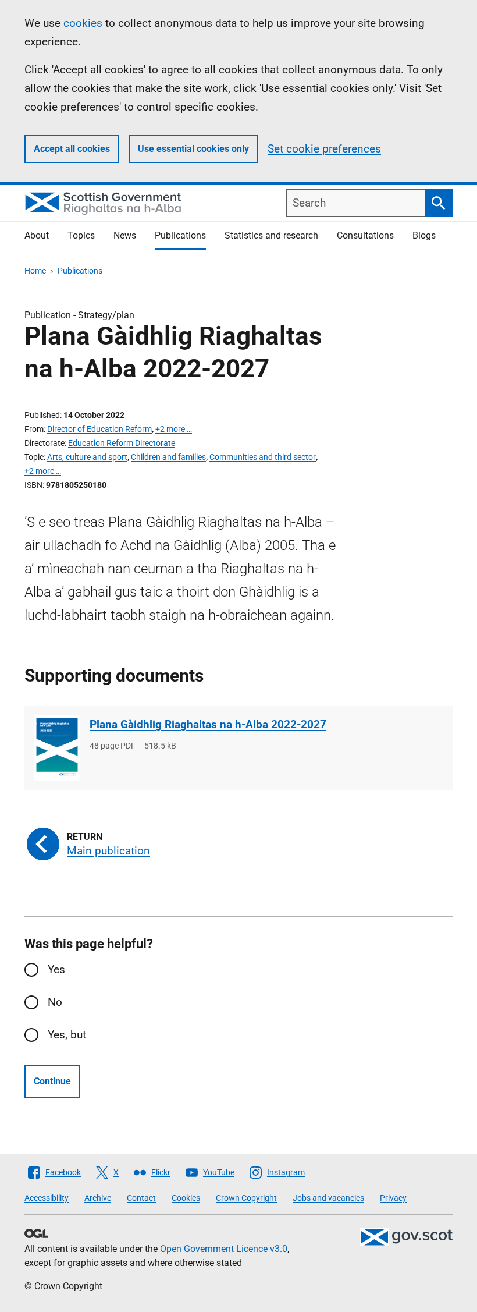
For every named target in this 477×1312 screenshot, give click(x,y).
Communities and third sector (262, 457)
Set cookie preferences (324, 148)
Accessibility (46, 1198)
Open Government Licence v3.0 (223, 1248)
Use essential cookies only (193, 148)
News (124, 235)
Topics (81, 235)
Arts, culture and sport (87, 457)
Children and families (168, 457)
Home (35, 270)
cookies (82, 23)
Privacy (393, 1198)
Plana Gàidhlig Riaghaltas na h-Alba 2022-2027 (208, 724)
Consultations (365, 235)
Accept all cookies (72, 148)
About (36, 235)
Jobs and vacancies (328, 1198)
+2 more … (173, 429)
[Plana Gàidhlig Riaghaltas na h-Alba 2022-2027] (57, 748)
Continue (52, 1081)
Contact (141, 1198)
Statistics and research (271, 235)
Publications (180, 235)
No (55, 1002)
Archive (97, 1198)
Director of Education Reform (99, 429)
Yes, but (67, 1034)
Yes (56, 969)
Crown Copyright (246, 1198)
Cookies (186, 1198)
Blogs (424, 235)
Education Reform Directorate (121, 443)
